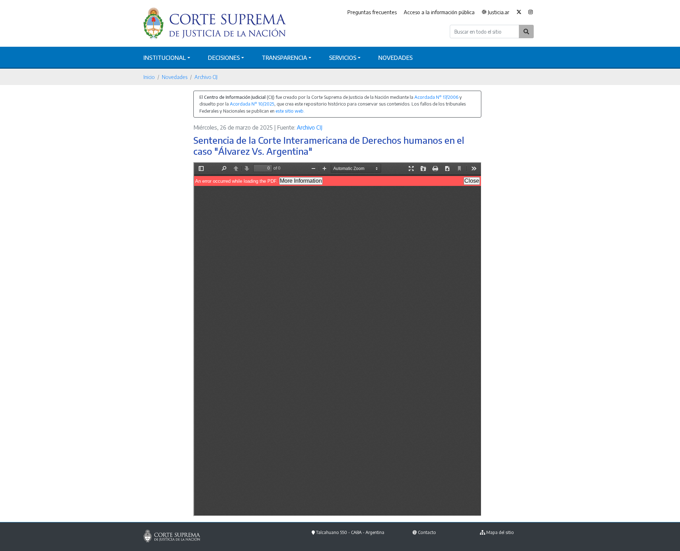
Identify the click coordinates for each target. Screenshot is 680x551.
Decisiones (224, 57)
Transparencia (284, 57)
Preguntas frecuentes (372, 12)
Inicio (149, 77)
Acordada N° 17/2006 (436, 97)
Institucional (164, 57)
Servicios (342, 57)
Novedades (395, 57)
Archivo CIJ (205, 77)
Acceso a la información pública (439, 12)
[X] (519, 12)
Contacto (427, 532)
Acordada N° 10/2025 (252, 104)
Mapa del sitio (500, 532)
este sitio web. (290, 111)
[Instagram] (531, 12)
